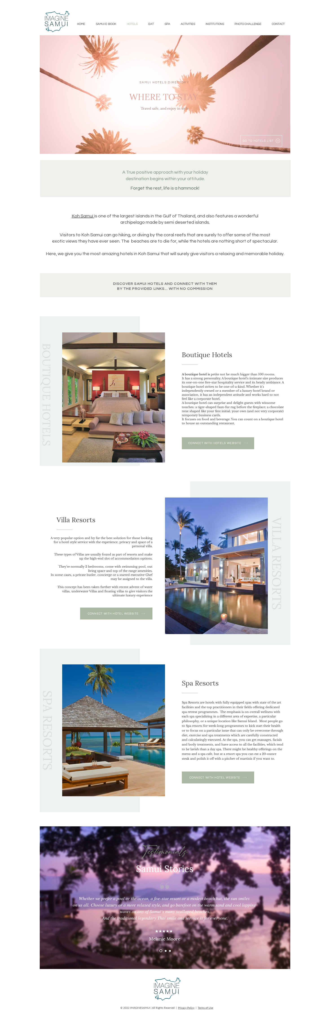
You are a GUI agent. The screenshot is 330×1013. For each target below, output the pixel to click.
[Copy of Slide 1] (166, 951)
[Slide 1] (160, 950)
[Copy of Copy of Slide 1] (170, 951)
